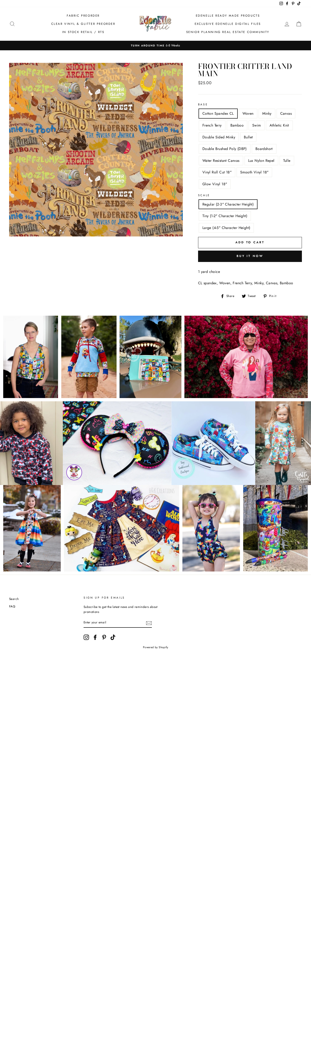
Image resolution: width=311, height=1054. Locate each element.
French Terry (212, 125)
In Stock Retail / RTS (83, 32)
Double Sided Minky (218, 137)
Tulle (287, 160)
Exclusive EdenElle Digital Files (228, 24)
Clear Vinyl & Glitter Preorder (83, 24)
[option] (155, 45)
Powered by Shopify (155, 647)
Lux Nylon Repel (261, 160)
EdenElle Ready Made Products (228, 15)
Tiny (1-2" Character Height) (224, 215)
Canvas (286, 113)
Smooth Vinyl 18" (254, 172)
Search (14, 599)
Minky (267, 113)
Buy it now (250, 256)
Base (203, 104)
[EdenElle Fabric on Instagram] (86, 637)
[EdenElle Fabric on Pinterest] (104, 637)
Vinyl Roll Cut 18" (217, 172)
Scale (204, 195)
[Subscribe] (149, 623)
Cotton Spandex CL (218, 113)
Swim (256, 125)
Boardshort (264, 148)
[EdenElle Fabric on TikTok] (113, 637)
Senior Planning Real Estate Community (227, 32)
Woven (248, 113)
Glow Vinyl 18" (214, 184)
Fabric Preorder (83, 15)
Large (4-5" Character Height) (226, 227)
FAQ (12, 606)
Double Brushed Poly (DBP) (224, 148)
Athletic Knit (279, 125)
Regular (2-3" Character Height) (228, 204)
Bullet (248, 137)
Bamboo (237, 125)
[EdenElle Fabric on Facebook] (95, 637)
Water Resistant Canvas (221, 160)
